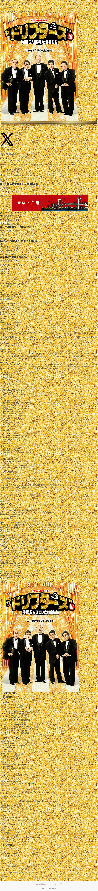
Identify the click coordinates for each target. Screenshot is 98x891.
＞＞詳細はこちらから (9, 386)
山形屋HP (11, 418)
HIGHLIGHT (8, 5)
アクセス (22, 188)
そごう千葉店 (11, 405)
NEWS (6, 3)
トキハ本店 (10, 450)
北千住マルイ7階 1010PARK (16, 394)
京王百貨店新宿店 (12, 465)
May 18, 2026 (36, 495)
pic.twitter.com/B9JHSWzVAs (18, 490)
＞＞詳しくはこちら (8, 474)
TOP (5, 1)
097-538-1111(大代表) (24, 452)
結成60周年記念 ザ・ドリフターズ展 (49, 884)
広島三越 (9, 437)
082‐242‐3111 (20, 439)
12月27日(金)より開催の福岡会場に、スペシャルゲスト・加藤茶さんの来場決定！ (27, 478)
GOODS (6, 9)
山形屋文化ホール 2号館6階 (15, 416)
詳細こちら (3, 244)
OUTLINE (7, 7)
